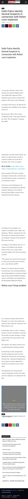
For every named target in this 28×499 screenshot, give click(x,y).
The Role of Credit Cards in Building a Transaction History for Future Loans (11, 453)
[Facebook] (3, 25)
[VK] (17, 25)
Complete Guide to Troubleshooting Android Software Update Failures (13, 463)
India (7, 6)
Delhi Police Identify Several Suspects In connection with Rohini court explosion (13, 416)
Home (3, 6)
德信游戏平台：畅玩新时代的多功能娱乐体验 (13, 481)
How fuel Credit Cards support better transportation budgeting (11, 445)
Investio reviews (6, 449)
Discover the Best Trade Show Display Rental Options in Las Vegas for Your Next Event (13, 468)
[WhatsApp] (13, 25)
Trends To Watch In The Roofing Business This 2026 (14, 476)
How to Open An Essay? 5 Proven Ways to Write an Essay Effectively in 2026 (14, 458)
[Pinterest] (10, 25)
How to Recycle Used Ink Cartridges (11, 472)
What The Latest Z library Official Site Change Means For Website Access (13, 440)
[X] (6, 25)
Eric (4, 22)
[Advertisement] (14, 74)
